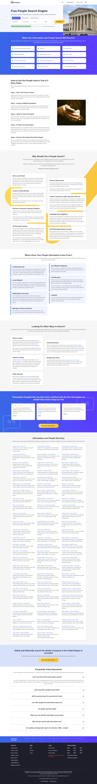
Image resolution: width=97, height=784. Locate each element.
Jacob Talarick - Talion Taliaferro (20, 588)
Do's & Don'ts (51, 748)
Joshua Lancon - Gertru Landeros (20, 529)
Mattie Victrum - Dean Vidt (43, 603)
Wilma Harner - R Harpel (18, 498)
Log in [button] (62, 2)
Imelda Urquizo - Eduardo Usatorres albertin (72, 595)
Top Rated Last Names (72, 757)
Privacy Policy (51, 752)
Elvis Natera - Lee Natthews (19, 544)
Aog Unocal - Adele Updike (43, 595)
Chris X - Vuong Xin (17, 619)
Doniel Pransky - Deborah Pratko (69, 557)
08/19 (68, 752)
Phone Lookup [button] (80, 2)
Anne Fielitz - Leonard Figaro (44, 483)
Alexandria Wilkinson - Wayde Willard (46, 611)
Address (34, 18)
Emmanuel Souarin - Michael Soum (70, 582)
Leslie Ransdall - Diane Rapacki (20, 573)
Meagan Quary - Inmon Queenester (20, 565)
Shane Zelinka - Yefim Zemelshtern (20, 632)
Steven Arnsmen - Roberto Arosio (69, 446)
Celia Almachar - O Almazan (43, 446)
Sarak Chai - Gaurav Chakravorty (20, 462)
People (16, 18)
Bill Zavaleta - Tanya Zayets (68, 626)
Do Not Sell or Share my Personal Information (55, 756)
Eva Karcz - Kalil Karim (17, 521)
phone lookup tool (35, 345)
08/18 (75, 752)
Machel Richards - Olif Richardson (45, 573)
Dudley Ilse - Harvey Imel (18, 505)
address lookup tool (17, 361)
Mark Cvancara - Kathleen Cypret (69, 462)
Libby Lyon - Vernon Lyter (68, 529)
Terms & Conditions (52, 750)
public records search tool (26, 378)
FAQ (31, 748)
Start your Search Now (47, 425)
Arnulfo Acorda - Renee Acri (18, 446)
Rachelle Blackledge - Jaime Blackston (46, 454)
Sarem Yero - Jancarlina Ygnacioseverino (22, 626)
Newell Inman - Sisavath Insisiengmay (46, 505)
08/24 (75, 748)
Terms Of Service (44, 781)
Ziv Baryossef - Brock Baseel (19, 454)
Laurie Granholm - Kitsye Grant (69, 490)
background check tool (72, 360)
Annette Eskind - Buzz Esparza (69, 477)
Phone (25, 18)
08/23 (81, 748)
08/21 (75, 750)
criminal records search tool (76, 348)
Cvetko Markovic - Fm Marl (18, 537)
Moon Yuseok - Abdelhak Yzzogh (45, 626)
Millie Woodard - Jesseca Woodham (70, 611)
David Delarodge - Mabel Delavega (20, 470)
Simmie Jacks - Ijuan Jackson (19, 513)
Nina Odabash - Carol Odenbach (20, 550)
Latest (31, 752)
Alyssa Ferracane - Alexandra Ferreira (21, 483)
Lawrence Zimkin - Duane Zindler (45, 632)
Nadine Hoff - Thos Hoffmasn (68, 498)
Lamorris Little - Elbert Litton (43, 529)
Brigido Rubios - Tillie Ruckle (68, 573)
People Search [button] (70, 2)
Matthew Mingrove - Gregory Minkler (70, 537)
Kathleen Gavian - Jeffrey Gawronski (21, 490)
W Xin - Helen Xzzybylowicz (43, 619)
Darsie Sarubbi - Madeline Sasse (20, 582)
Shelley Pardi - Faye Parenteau (19, 557)
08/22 (68, 750)
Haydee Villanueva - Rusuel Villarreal (71, 603)
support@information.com (63, 775)
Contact (31, 750)
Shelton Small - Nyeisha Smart (44, 582)
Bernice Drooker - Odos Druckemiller (70, 470)
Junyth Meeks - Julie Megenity (44, 537)
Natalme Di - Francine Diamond (44, 470)
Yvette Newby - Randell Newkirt (44, 544)
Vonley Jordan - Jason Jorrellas (69, 513)
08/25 (68, 748)
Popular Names (71, 745)
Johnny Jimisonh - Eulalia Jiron (44, 513)
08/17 (81, 752)
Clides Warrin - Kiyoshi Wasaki (19, 611)
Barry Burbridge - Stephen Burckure (70, 454)
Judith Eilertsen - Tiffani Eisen (19, 477)
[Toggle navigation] (85, 2)
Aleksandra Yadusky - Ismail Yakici (70, 619)
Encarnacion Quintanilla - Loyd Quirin (70, 565)
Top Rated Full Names (72, 755)
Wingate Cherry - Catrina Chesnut (45, 462)
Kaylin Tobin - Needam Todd (43, 588)
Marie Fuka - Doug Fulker (68, 483)
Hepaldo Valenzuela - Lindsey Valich (21, 603)
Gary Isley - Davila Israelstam (68, 505)
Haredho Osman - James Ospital (69, 550)
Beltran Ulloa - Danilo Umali (19, 595)
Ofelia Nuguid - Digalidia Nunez (69, 544)
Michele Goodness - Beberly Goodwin (46, 490)
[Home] (16, 2)
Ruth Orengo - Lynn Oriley (43, 550)
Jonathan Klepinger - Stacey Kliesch (45, 521)
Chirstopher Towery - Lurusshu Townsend (71, 588)
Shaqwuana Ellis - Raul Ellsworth (45, 477)
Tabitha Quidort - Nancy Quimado (45, 565)
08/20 (81, 750)
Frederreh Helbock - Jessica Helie (45, 498)
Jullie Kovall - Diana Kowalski (69, 521)
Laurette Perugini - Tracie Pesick (44, 557)
